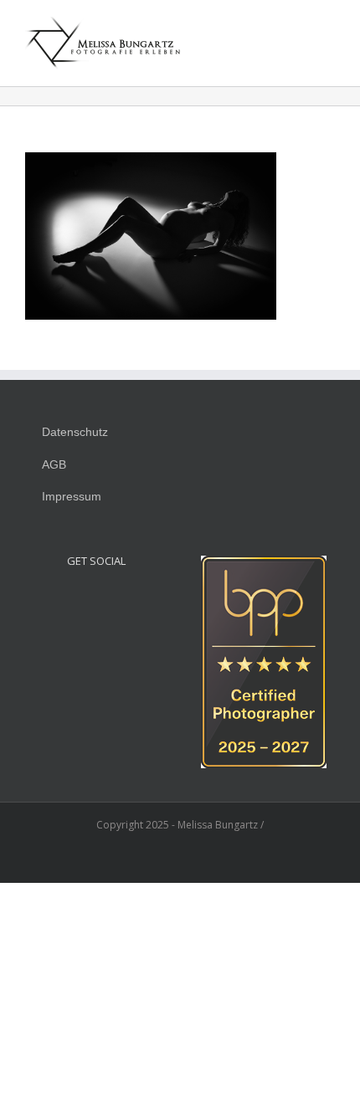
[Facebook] (96, 599)
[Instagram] (74, 599)
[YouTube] (119, 599)
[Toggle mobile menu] (328, 29)
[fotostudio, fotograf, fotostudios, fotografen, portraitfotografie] (264, 564)
